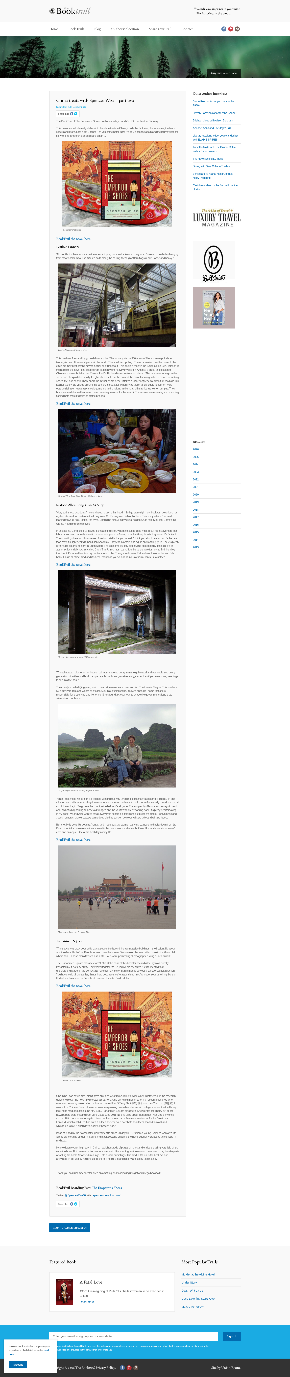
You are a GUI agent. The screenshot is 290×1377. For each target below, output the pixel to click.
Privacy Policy (105, 1367)
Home (53, 29)
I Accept (18, 1364)
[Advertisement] (214, 382)
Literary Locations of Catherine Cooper (214, 113)
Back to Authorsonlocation (70, 1227)
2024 (196, 464)
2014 (196, 539)
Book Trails (76, 29)
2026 (196, 449)
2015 (196, 532)
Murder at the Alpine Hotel (198, 1274)
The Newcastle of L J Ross (208, 158)
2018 (196, 509)
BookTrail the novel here (73, 239)
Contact (187, 29)
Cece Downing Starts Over (198, 1298)
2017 (196, 517)
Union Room (230, 1367)
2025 (196, 456)
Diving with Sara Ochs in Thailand (212, 166)
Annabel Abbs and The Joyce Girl (212, 128)
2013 (196, 547)
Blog (97, 29)
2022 (196, 479)
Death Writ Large (192, 1290)
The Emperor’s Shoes (107, 1188)
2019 (196, 502)
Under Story (189, 1282)
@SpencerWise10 (75, 1195)
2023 (196, 472)
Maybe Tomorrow (192, 1306)
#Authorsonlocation (125, 29)
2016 (196, 524)
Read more (87, 1302)
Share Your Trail (160, 29)
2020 (196, 494)
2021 (196, 487)
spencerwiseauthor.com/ (106, 1195)
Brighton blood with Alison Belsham (213, 120)
